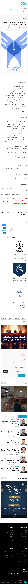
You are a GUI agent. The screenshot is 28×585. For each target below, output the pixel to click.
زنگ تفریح (25, 541)
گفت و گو (14, 416)
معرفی (25, 539)
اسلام (23, 321)
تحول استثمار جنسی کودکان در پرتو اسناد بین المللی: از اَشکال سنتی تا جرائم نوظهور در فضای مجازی (10, 432)
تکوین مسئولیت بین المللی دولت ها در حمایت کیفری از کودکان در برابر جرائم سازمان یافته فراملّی (10, 423)
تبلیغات (25, 564)
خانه (26, 8)
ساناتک (15, 581)
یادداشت (22, 416)
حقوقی (16, 318)
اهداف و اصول (10, 530)
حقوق (3, 318)
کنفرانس (10, 315)
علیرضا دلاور (13, 444)
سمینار (23, 318)
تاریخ (23, 315)
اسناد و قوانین (24, 537)
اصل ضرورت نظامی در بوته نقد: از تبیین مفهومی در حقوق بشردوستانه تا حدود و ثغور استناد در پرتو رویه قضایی (10, 460)
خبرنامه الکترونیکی (23, 552)
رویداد (18, 8)
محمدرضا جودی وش (11, 474)
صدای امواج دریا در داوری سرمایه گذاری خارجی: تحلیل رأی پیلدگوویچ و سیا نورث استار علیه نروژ (10, 450)
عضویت (21, 376)
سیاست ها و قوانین (9, 532)
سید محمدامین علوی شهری (10, 454)
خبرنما (22, 8)
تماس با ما (11, 539)
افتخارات (11, 537)
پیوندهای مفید (24, 543)
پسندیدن (5, 28)
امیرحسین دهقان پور (11, 426)
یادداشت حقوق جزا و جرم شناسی (14, 419)
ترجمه (5, 416)
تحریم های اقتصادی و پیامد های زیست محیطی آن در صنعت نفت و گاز (10, 441)
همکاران (11, 534)
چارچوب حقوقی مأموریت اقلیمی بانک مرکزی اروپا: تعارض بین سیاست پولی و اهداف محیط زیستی (10, 470)
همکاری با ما (10, 541)
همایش (16, 315)
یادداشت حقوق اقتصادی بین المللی (14, 447)
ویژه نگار (25, 532)
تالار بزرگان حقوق (23, 534)
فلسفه (10, 318)
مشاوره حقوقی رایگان (22, 562)
